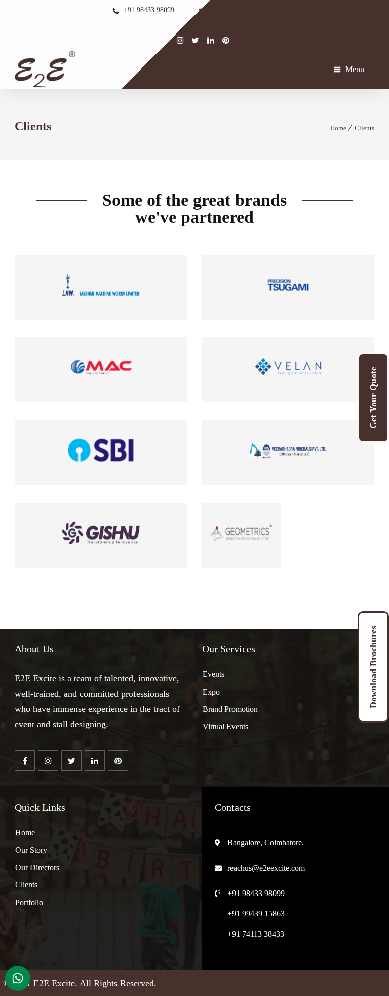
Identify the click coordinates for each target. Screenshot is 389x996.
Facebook (165, 40)
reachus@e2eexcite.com (266, 868)
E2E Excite (54, 983)
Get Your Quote (373, 398)
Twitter (180, 40)
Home (338, 128)
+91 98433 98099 (256, 893)
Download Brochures (373, 667)
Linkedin (195, 40)
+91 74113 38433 (255, 934)
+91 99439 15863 (256, 913)
